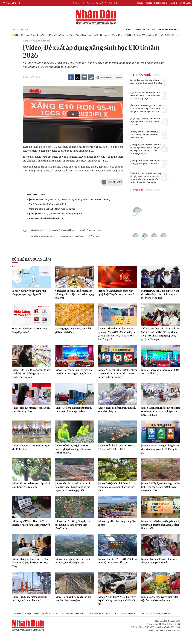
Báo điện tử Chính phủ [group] (72, 613)
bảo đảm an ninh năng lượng (71, 236)
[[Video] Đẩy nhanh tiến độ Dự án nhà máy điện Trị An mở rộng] (74, 583)
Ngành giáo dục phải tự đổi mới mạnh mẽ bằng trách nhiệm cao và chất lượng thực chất (145, 95)
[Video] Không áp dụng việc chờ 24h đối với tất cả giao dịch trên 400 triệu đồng (30, 563)
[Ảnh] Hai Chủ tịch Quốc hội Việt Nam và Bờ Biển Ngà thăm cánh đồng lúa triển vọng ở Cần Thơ (146, 108)
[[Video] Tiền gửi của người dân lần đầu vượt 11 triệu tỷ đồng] (31, 394)
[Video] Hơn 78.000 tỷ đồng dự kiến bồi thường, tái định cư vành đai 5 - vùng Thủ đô (73, 525)
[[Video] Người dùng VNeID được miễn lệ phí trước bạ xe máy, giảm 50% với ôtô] (117, 583)
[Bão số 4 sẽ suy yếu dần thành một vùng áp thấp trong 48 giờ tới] (31, 277)
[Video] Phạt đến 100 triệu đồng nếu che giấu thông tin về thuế (159, 561)
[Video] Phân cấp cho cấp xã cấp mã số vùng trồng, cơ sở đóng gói (31, 485)
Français (90, 3)
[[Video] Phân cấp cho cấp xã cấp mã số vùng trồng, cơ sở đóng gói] (31, 469)
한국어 (116, 3)
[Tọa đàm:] (31, 314)
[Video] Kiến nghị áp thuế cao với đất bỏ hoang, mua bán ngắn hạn (73, 561)
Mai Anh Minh (115, 182)
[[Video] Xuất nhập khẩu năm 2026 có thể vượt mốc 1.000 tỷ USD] (117, 431)
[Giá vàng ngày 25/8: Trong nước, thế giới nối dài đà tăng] (74, 314)
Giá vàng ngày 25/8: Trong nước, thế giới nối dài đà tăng (73, 330)
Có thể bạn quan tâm (31, 259)
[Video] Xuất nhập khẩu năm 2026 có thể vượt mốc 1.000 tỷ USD (116, 447)
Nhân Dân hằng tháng (169, 30)
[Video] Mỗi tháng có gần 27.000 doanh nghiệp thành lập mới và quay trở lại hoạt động (73, 449)
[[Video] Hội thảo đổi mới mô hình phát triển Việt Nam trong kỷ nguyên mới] (74, 356)
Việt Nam (95, 236)
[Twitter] (77, 77)
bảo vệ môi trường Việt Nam (63, 230)
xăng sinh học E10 (38, 230)
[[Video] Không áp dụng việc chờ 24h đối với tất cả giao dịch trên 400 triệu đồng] (31, 545)
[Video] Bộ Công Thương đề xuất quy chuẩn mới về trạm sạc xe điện (73, 409)
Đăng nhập (187, 3)
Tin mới (149, 3)
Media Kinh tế (41, 40)
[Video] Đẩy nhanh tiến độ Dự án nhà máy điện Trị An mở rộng (73, 598)
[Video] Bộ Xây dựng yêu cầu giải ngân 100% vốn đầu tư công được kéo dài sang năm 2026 (160, 487)
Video (26, 40)
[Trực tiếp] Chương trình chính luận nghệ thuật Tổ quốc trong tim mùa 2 (145, 121)
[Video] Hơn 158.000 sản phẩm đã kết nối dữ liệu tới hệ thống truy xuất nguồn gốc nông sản (31, 373)
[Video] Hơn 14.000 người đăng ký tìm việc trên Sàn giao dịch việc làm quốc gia (160, 449)
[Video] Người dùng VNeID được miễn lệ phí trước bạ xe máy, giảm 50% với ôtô (117, 600)
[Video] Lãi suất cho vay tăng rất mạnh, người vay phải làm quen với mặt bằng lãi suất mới (160, 525)
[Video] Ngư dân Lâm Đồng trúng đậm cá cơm (117, 523)
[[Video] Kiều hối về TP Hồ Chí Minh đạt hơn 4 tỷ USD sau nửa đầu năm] (117, 545)
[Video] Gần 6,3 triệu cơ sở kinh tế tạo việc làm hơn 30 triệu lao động (159, 598)
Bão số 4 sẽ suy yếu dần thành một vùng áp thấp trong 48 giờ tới (146, 81)
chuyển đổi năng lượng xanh (91, 230)
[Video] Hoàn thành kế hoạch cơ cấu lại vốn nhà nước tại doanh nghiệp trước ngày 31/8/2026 (160, 411)
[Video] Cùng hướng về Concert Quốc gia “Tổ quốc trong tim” (145, 162)
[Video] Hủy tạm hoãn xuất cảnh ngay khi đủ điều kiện (30, 447)
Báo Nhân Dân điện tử (96, 17)
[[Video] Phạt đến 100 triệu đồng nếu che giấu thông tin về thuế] (160, 545)
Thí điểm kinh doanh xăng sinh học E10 (47, 204)
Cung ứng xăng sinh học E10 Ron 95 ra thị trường (52, 209)
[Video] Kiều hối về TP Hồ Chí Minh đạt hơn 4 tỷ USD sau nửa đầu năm (117, 561)
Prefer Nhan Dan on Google (111, 77)
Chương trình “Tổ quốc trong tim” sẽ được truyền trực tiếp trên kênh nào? (144, 134)
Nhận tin (173, 3)
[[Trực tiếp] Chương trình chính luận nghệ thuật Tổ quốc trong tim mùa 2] (117, 277)
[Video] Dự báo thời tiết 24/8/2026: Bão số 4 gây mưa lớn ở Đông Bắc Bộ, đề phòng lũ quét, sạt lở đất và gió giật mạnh (146, 149)
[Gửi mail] (84, 77)
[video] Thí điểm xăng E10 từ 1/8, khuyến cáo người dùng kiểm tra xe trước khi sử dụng (69, 199)
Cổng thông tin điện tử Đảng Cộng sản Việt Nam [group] (34, 613)
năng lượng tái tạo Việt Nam (42, 236)
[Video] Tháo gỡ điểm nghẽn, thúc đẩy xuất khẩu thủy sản (117, 409)
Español (108, 3)
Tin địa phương (160, 3)
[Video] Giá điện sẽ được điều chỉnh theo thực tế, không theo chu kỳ (29, 598)
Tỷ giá (149, 189)
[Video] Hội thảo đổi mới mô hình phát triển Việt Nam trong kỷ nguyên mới (74, 371)
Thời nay (128, 30)
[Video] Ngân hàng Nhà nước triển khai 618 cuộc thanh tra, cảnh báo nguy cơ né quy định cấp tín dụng (117, 373)
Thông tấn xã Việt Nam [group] (99, 613)
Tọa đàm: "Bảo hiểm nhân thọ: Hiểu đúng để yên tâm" (29, 330)
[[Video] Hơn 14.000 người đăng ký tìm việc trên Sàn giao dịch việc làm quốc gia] (160, 431)
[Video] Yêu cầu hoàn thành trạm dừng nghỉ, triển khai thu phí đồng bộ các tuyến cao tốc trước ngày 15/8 (74, 487)
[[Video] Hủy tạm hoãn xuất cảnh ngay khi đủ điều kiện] (31, 431)
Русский (99, 3)
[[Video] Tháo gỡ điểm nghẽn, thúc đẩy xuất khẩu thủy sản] (117, 394)
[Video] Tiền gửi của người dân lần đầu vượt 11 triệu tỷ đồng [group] (41, 35)
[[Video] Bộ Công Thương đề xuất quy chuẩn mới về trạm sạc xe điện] (74, 394)
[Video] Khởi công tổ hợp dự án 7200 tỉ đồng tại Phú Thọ (160, 371)
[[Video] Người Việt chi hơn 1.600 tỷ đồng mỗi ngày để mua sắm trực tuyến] (31, 507)
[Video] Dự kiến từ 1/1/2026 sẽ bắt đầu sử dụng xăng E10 (55, 213)
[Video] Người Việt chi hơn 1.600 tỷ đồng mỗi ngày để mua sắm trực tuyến (31, 523)
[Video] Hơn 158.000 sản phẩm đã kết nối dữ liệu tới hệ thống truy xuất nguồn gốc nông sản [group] (113, 35)
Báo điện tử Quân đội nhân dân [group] (156, 613)
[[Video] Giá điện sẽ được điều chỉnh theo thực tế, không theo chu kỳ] (31, 583)
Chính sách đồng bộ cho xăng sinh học (47, 218)
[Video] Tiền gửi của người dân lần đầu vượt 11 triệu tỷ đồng (31, 409)
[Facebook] (71, 77)
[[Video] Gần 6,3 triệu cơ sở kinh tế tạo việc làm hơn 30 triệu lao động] (160, 583)
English (76, 3)
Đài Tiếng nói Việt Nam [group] (125, 613)
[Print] (91, 77)
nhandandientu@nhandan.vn (167, 630)
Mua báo (141, 3)
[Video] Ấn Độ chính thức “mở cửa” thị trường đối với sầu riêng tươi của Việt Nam (117, 487)
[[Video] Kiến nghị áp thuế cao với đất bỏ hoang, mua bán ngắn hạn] (74, 545)
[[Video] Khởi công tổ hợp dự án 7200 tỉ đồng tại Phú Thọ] (160, 356)
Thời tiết (138, 189)
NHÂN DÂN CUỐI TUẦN (145, 30)
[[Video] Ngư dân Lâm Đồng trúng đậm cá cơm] (117, 507)
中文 (83, 3)
